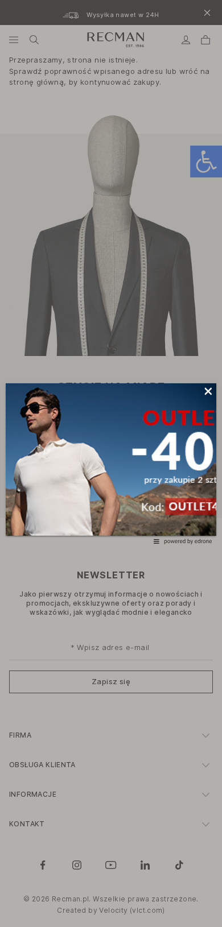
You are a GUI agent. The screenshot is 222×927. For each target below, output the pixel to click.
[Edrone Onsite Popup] (111, 463)
